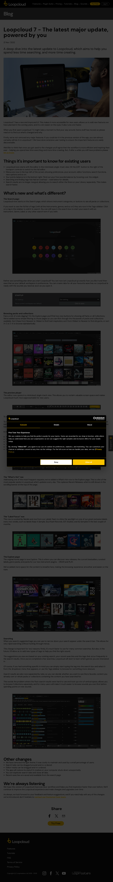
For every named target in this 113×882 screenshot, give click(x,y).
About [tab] (89, 425)
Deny (56, 462)
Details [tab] (56, 425)
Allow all (88, 462)
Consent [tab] (23, 425)
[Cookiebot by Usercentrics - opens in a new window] (95, 418)
